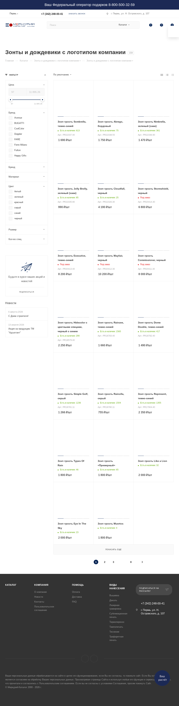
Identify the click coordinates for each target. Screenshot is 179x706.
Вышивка (114, 595)
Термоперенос (116, 622)
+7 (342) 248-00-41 (52, 13)
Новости (10, 303)
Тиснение (114, 631)
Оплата (76, 592)
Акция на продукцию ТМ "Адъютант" (21, 330)
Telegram (94, 658)
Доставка (77, 597)
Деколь (113, 600)
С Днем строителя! (18, 316)
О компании (40, 592)
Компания (41, 585)
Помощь (78, 585)
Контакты (39, 601)
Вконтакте (85, 658)
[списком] (167, 75)
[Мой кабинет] (172, 14)
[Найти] (135, 25)
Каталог (10, 585)
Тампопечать (116, 627)
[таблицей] (172, 75)
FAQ (74, 601)
